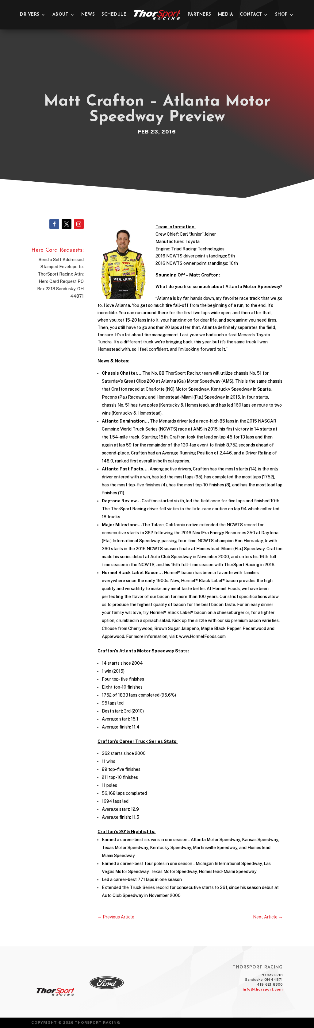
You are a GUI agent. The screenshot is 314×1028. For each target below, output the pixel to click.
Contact (251, 14)
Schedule (113, 14)
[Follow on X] (66, 224)
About (60, 14)
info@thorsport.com (263, 989)
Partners (199, 14)
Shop (281, 14)
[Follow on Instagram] (79, 224)
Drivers (30, 14)
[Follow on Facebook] (54, 224)
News (88, 14)
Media (225, 14)
